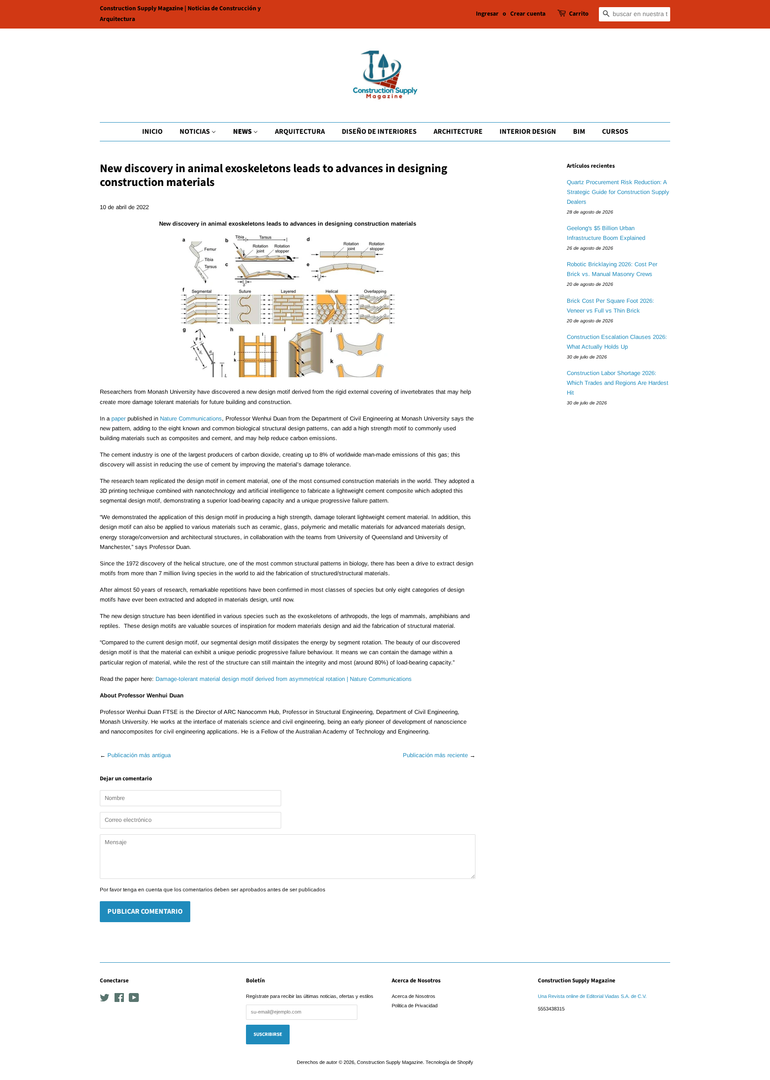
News (243, 131)
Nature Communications (191, 418)
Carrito (579, 13)
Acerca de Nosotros (413, 996)
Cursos (615, 131)
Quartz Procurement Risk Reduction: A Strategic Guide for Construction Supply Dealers (618, 192)
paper (118, 418)
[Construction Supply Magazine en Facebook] (119, 999)
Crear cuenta (527, 13)
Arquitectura (300, 131)
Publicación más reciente (435, 755)
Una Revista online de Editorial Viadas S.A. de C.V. (592, 996)
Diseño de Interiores (379, 131)
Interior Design (528, 131)
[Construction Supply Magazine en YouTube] (134, 999)
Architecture (458, 131)
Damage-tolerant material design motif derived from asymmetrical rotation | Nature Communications (284, 679)
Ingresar (487, 13)
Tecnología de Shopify (449, 1062)
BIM (579, 131)
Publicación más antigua (139, 755)
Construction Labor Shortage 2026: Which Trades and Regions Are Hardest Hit (617, 383)
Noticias (195, 131)
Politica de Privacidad (415, 1005)
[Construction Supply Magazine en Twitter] (105, 999)
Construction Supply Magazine (390, 1062)
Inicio (152, 131)
